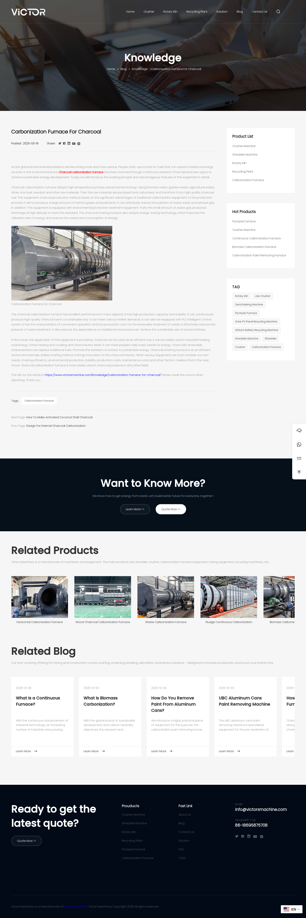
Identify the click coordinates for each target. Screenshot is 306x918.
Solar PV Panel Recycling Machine (256, 321)
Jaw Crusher (262, 296)
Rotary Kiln (170, 12)
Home (130, 12)
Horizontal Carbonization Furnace (40, 622)
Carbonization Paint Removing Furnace (259, 255)
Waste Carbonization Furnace (165, 622)
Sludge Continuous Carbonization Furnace (228, 623)
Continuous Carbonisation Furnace (256, 238)
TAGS (182, 858)
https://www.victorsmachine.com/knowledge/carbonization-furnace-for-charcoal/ (103, 375)
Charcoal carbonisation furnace (81, 172)
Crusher (149, 12)
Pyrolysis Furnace (244, 221)
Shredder (270, 338)
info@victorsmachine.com (261, 809)
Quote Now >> (170, 509)
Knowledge (153, 57)
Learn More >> (135, 509)
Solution (222, 12)
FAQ (181, 849)
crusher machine (75, 907)
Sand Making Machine (249, 304)
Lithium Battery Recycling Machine (256, 330)
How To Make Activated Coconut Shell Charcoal (59, 417)
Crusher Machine (244, 146)
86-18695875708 (251, 825)
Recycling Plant (196, 12)
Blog (240, 12)
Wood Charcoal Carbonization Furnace (102, 622)
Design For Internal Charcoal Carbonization (56, 426)
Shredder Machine (244, 155)
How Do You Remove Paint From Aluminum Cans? (173, 704)
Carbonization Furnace (39, 400)
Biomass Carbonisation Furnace (254, 247)
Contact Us (259, 12)
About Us (184, 815)
